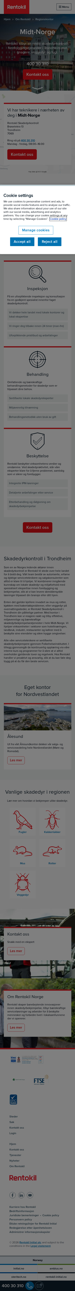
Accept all (22, 242)
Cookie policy (58, 219)
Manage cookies (36, 230)
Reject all (50, 242)
